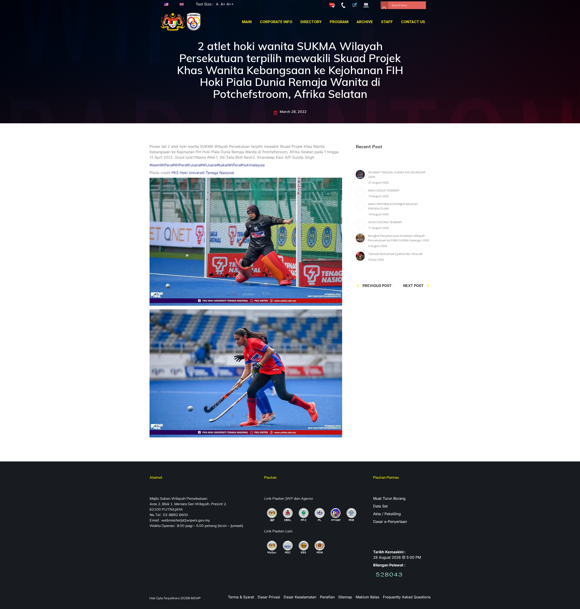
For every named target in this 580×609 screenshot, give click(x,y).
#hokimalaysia (252, 165)
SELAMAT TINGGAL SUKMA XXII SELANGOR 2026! (396, 174)
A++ (229, 4)
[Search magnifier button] (384, 5)
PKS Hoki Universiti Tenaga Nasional (203, 172)
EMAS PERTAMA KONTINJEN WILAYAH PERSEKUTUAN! (393, 206)
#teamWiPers (161, 165)
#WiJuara (208, 165)
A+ (223, 4)
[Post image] (360, 174)
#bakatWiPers (228, 165)
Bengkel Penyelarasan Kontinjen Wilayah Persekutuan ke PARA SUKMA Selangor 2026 (398, 238)
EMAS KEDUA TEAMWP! (383, 190)
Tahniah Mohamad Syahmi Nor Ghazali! (395, 254)
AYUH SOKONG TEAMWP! (385, 222)
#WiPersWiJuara (186, 165)
